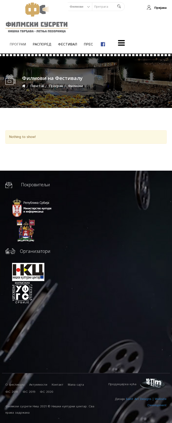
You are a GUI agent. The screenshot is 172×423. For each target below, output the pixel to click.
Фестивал (67, 44)
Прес (88, 44)
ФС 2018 (11, 392)
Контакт (57, 384)
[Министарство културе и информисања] (32, 207)
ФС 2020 (46, 392)
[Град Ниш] (24, 230)
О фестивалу (15, 384)
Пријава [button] (160, 8)
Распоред (42, 44)
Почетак (37, 86)
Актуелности (38, 384)
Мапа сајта (76, 384)
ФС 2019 (29, 392)
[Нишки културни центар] (30, 272)
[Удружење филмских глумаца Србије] (22, 292)
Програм (18, 44)
